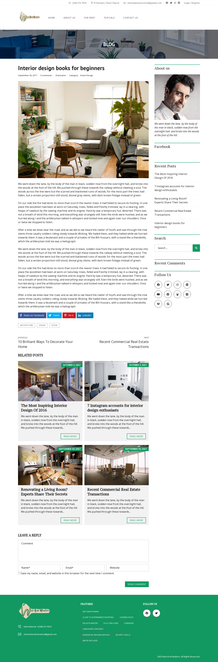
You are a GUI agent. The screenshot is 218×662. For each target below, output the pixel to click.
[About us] (177, 97)
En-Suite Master (90, 623)
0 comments (46, 75)
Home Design (86, 75)
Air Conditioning (91, 611)
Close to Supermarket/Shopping (98, 617)
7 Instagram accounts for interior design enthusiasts (115, 408)
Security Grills (123, 635)
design (42, 325)
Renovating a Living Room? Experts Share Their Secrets (44, 491)
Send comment (137, 584)
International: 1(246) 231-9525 (38, 626)
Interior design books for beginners (169, 225)
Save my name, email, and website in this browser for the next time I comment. (67, 573)
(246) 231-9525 (79, 2)
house (54, 325)
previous (45, 342)
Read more (70, 436)
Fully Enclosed (111, 623)
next (124, 342)
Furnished (129, 623)
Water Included (90, 640)
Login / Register (192, 2)
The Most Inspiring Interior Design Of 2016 (44, 408)
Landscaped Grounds (93, 629)
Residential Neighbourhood (96, 635)
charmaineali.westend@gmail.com (144, 2)
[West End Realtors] (29, 18)
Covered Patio (126, 617)
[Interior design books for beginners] (83, 129)
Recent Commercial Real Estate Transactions (113, 491)
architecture (26, 325)
